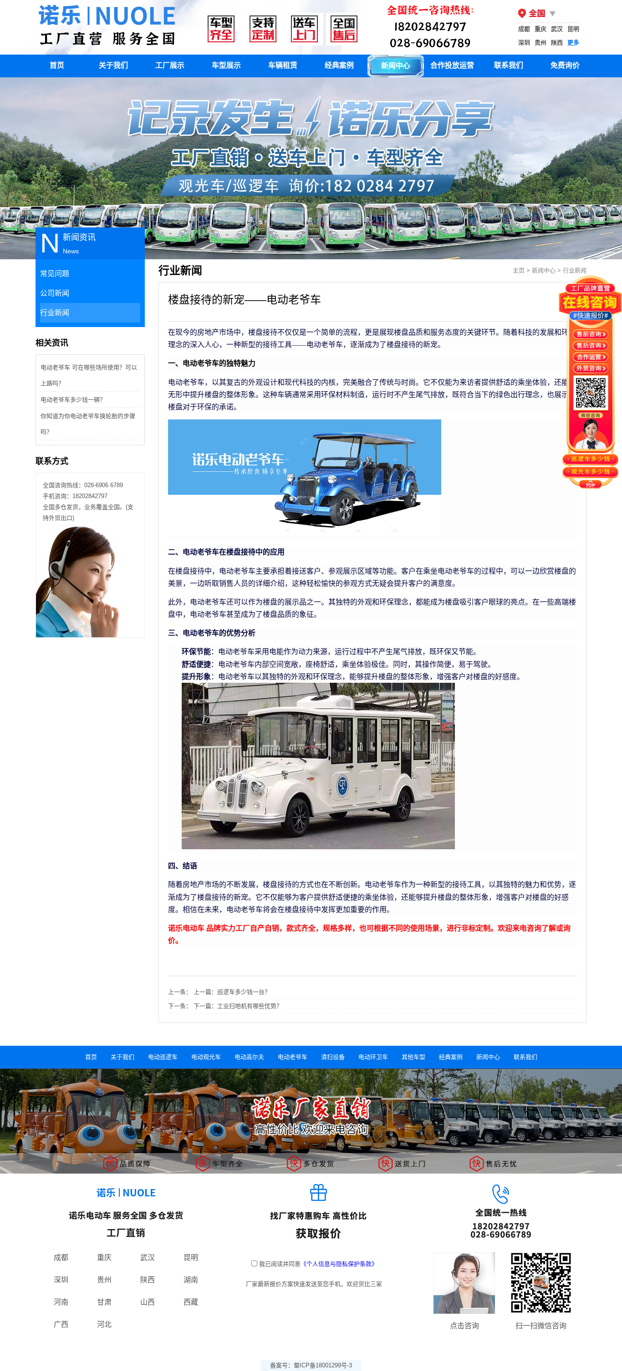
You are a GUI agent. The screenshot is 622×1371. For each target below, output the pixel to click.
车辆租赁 (282, 65)
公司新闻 (54, 293)
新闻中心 (395, 66)
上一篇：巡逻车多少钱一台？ (232, 991)
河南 (61, 1302)
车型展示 (226, 65)
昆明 (573, 28)
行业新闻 (54, 313)
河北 (104, 1324)
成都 (524, 28)
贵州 (540, 42)
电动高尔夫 (249, 1056)
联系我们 (508, 65)
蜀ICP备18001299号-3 (323, 1365)
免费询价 (565, 65)
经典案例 (339, 65)
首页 (57, 65)
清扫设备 (333, 1056)
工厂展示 (169, 65)
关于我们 (113, 65)
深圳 (524, 42)
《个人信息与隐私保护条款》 (339, 1263)
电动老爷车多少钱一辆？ (73, 399)
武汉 (557, 28)
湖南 (191, 1280)
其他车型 (413, 1056)
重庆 (540, 28)
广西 (61, 1324)
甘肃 (104, 1302)
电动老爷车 (292, 1056)
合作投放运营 (452, 65)
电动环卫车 (373, 1056)
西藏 (191, 1302)
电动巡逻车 (163, 1056)
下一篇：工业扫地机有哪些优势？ (238, 1006)
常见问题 (54, 273)
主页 (519, 270)
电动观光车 (206, 1056)
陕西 (557, 42)
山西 (147, 1302)
